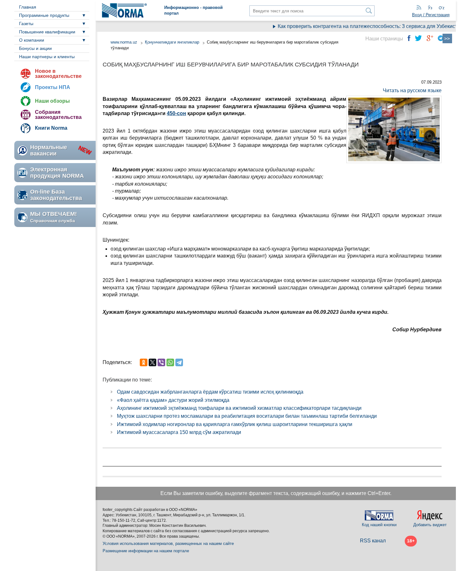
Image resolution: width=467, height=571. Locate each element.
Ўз (430, 8)
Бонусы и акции (35, 48)
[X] (152, 362)
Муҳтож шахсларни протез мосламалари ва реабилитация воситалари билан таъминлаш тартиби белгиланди (247, 416)
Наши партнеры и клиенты (47, 56)
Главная (27, 7)
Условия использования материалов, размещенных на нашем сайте (168, 543)
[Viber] (161, 362)
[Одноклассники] (143, 362)
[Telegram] (179, 362)
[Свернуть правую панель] (447, 38)
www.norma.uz (124, 42)
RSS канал (373, 540)
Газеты (26, 23)
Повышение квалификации (47, 31)
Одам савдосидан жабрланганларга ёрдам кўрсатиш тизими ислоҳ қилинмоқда (210, 392)
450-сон (176, 113)
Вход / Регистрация (431, 14)
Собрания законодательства (58, 115)
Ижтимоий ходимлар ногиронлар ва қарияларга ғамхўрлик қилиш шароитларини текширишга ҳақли (234, 424)
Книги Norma (51, 128)
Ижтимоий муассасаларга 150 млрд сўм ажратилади (179, 432)
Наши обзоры (52, 101)
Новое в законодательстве (58, 74)
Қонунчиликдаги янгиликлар (172, 42)
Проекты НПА (52, 87)
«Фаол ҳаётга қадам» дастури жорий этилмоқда (173, 400)
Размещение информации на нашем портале (146, 550)
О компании (31, 40)
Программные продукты (44, 15)
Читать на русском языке (412, 90)
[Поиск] (369, 11)
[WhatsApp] (170, 362)
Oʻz (441, 8)
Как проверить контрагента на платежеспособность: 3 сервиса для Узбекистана (365, 26)
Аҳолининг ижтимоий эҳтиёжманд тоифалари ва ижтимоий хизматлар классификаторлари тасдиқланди (239, 408)
